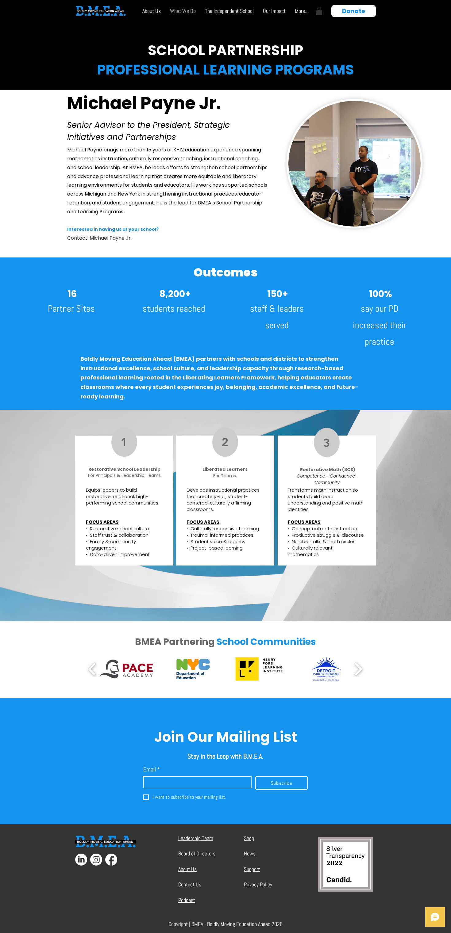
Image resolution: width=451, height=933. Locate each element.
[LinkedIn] (81, 860)
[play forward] (358, 669)
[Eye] (105, 841)
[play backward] (92, 669)
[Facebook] (111, 860)
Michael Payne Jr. (111, 238)
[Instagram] (96, 860)
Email (151, 769)
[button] (151, 11)
